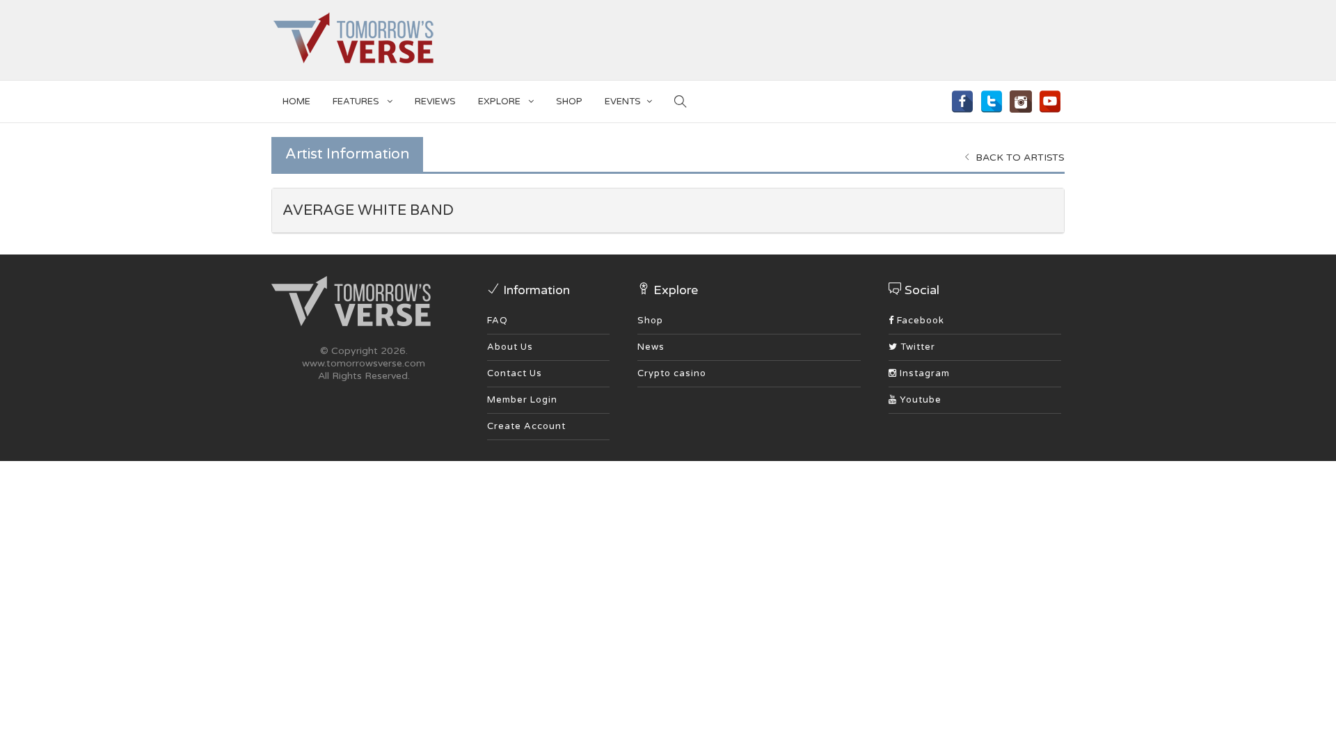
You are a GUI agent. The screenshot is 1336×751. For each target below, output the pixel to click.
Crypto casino (671, 373)
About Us (510, 347)
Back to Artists (1019, 157)
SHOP (569, 101)
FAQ (497, 320)
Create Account (526, 426)
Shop (650, 320)
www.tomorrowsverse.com (363, 363)
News (651, 347)
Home (296, 101)
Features (357, 101)
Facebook (919, 320)
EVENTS (623, 101)
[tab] (668, 210)
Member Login (522, 399)
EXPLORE (500, 101)
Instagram (923, 373)
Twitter (916, 347)
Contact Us (514, 373)
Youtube (919, 399)
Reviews (435, 101)
